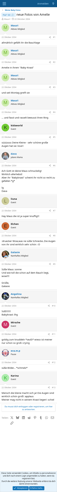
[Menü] (4, 3)
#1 (54, 37)
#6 (54, 165)
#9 (54, 264)
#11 (53, 334)
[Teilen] (50, 37)
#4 (54, 112)
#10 (53, 305)
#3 (54, 87)
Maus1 (7, 19)
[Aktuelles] (53, 4)
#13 (53, 387)
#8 (54, 235)
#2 (54, 62)
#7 (54, 210)
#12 (53, 362)
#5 (54, 137)
